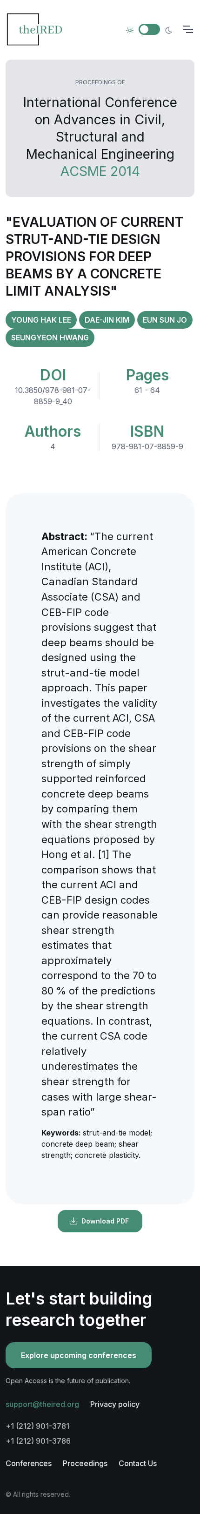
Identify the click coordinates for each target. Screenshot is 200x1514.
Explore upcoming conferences (78, 1355)
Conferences (29, 1463)
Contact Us (138, 1463)
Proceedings (85, 1463)
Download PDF (105, 1221)
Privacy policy (115, 1404)
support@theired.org (42, 1404)
